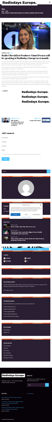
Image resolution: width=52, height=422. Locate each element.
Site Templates (7, 353)
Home (3, 11)
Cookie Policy (23, 217)
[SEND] (47, 385)
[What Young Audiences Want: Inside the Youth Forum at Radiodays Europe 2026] (7, 238)
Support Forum (43, 284)
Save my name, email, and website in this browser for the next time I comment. (22, 154)
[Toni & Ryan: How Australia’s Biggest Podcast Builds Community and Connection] (7, 232)
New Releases (7, 330)
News (7, 11)
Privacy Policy (28, 217)
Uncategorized (7, 211)
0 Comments (5, 91)
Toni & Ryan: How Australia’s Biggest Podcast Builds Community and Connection (26, 233)
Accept (15, 214)
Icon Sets (6, 348)
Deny (26, 214)
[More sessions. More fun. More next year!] (7, 226)
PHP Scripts (6, 350)
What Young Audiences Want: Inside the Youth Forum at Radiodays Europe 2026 (27, 239)
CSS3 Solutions (7, 345)
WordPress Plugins (8, 355)
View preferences (36, 214)
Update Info (6, 332)
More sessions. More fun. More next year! (23, 227)
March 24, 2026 (14, 225)
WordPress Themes (8, 357)
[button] (40, 205)
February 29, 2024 (6, 53)
